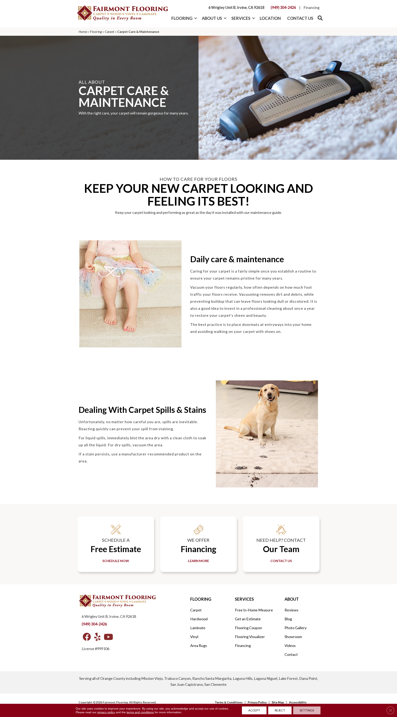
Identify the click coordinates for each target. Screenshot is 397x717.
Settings (307, 710)
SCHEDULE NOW (115, 561)
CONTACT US (281, 561)
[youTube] (108, 637)
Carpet (109, 31)
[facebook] (87, 637)
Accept (254, 710)
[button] (195, 18)
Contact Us (300, 18)
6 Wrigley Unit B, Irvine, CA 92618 (236, 7)
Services (240, 18)
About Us (212, 18)
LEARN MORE (198, 561)
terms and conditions (140, 712)
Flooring (182, 18)
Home (83, 31)
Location (270, 18)
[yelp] (97, 637)
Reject (280, 710)
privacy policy (106, 712)
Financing (311, 7)
